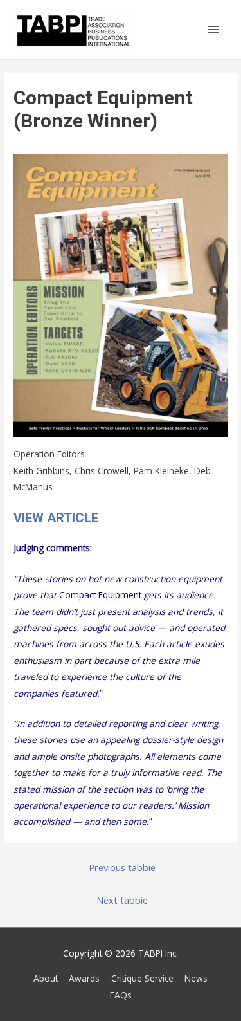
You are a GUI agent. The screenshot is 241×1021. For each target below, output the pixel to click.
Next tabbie (122, 900)
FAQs (121, 995)
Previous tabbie (122, 867)
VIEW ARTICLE (55, 518)
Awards (84, 978)
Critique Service (142, 978)
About (45, 978)
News (196, 978)
